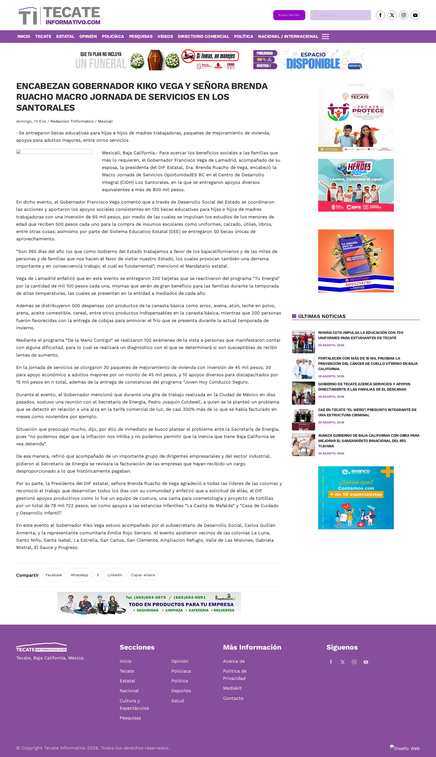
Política (243, 36)
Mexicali (105, 121)
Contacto (233, 698)
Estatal (127, 680)
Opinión (88, 36)
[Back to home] (58, 15)
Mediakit (232, 688)
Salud (177, 700)
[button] (325, 36)
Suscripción (289, 15)
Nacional (129, 690)
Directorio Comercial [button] (203, 36)
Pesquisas (141, 36)
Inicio (23, 36)
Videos (165, 36)
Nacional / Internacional (288, 36)
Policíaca (113, 36)
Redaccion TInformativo (72, 121)
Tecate (43, 36)
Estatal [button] (65, 36)
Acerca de (234, 661)
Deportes (181, 690)
